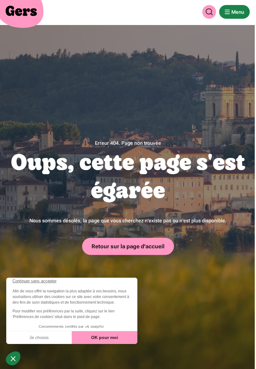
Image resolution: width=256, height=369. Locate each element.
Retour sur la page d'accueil (128, 246)
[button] (209, 12)
